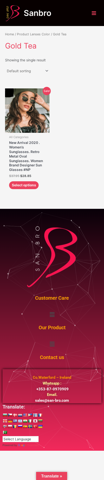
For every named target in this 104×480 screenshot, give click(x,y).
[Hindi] (25, 421)
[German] (10, 421)
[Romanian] (15, 426)
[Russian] (20, 426)
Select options (24, 185)
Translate (33, 445)
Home (9, 34)
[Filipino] (30, 415)
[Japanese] (35, 421)
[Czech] (10, 415)
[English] (25, 415)
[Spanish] (25, 426)
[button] (52, 314)
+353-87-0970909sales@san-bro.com (52, 388)
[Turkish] (35, 426)
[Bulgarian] (5, 415)
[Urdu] (5, 432)
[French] (40, 415)
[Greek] (15, 421)
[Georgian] (5, 421)
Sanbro (37, 13)
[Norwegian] (5, 426)
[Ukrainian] (40, 426)
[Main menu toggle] (94, 13)
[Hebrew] (20, 421)
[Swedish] (30, 426)
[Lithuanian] (40, 421)
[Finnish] (35, 415)
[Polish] (10, 426)
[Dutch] (20, 415)
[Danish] (15, 415)
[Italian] (30, 421)
